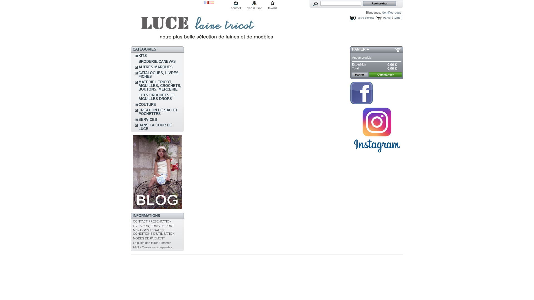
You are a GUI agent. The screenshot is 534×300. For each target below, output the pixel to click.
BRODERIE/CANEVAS (157, 61)
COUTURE (147, 104)
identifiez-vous (391, 12)
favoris (272, 8)
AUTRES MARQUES (156, 67)
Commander (385, 74)
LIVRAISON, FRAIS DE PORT (153, 226)
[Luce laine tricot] (167, 23)
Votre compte (365, 17)
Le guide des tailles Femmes (152, 242)
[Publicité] (157, 208)
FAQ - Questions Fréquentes (152, 247)
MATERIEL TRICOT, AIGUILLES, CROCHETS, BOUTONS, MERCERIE (160, 85)
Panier (358, 49)
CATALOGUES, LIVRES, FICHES (159, 75)
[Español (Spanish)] (211, 3)
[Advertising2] (361, 103)
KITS (143, 56)
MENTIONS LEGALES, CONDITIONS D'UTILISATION (154, 232)
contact (236, 8)
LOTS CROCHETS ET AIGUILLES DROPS (157, 97)
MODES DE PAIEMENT (149, 238)
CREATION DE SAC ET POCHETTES (158, 112)
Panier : (388, 17)
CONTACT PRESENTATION (152, 221)
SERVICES (148, 120)
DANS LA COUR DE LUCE (155, 127)
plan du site (254, 8)
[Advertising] (376, 154)
